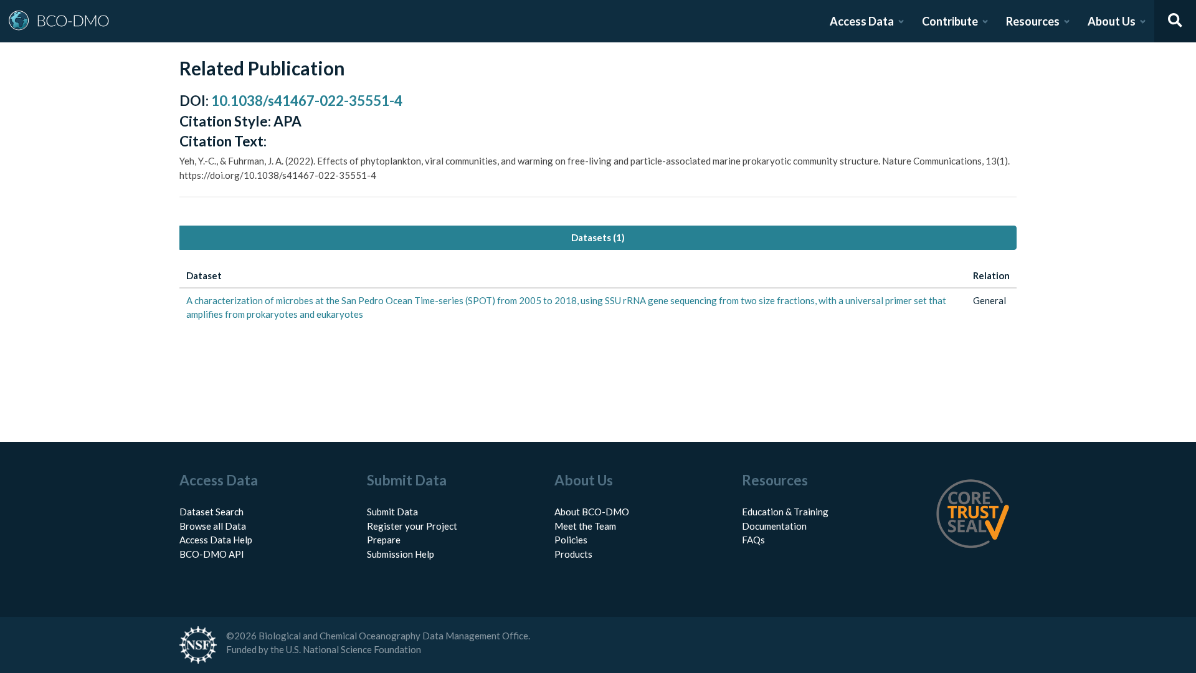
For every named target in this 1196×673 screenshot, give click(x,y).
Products (573, 554)
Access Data (862, 21)
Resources (1033, 21)
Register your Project (412, 526)
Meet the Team (585, 526)
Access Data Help (215, 539)
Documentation (774, 526)
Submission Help (400, 554)
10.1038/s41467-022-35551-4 (306, 100)
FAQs (753, 539)
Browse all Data (212, 526)
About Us (1112, 21)
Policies (570, 539)
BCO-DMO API (211, 554)
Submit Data (392, 511)
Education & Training (785, 511)
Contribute (950, 21)
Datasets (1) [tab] (598, 237)
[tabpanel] (598, 295)
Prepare (384, 539)
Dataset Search (211, 511)
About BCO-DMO (591, 511)
